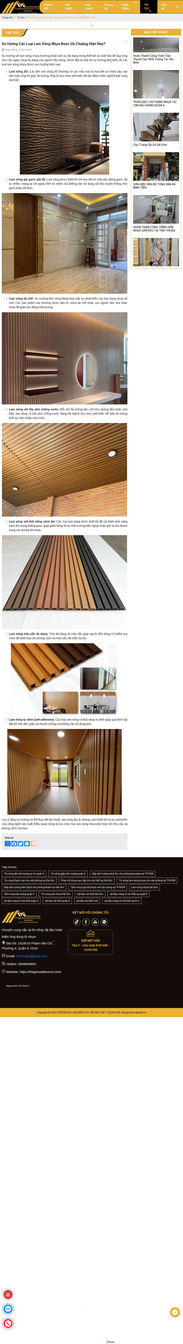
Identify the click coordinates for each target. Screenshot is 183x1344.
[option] (156, 44)
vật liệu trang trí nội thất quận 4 (21, 900)
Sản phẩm (89, 6)
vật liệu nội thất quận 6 (57, 900)
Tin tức (146, 6)
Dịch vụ (107, 6)
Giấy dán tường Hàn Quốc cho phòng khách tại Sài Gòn (34, 887)
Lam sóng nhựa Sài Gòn (144, 887)
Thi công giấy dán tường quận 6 (68, 873)
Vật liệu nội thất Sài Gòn (90, 894)
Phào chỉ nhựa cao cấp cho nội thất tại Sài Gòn (86, 880)
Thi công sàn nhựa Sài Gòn (56, 894)
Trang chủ (47, 6)
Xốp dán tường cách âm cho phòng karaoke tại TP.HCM (122, 873)
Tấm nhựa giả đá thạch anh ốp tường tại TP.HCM (98, 887)
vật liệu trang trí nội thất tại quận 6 (129, 894)
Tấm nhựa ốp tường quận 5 (19, 894)
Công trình (125, 6)
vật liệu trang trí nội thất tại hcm (122, 900)
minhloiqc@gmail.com (32, 956)
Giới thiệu (68, 6)
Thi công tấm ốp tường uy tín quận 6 (24, 873)
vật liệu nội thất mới (87, 900)
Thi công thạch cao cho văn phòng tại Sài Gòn (29, 880)
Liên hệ (164, 6)
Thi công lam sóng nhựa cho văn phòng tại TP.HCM (147, 880)
